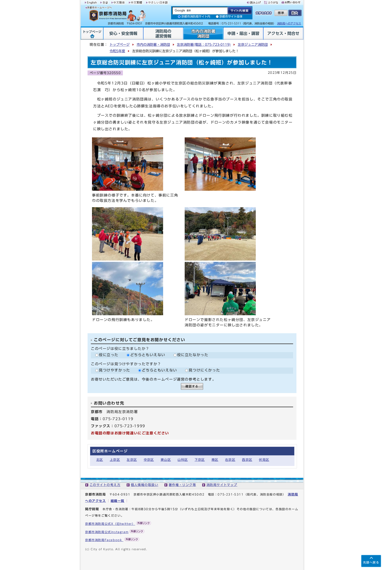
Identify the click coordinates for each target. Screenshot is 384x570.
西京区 (247, 459)
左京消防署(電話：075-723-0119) (204, 44)
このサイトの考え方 (105, 484)
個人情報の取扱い (144, 484)
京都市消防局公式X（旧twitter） (110, 523)
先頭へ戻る (371, 562)
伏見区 (264, 459)
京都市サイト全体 (230, 16)
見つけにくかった (204, 370)
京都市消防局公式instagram (106, 532)
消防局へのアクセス (289, 23)
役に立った (108, 355)
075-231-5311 (231, 494)
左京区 (132, 459)
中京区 (149, 459)
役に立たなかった (192, 355)
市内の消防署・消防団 (153, 44)
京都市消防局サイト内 (195, 16)
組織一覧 (117, 500)
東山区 (166, 459)
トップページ (120, 44)
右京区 (230, 459)
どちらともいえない (147, 355)
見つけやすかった (114, 370)
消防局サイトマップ (221, 484)
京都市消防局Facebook (104, 540)
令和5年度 (117, 51)
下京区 (200, 459)
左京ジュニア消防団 (253, 44)
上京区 (115, 459)
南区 (215, 459)
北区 (99, 459)
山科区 (183, 459)
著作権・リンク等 (182, 484)
